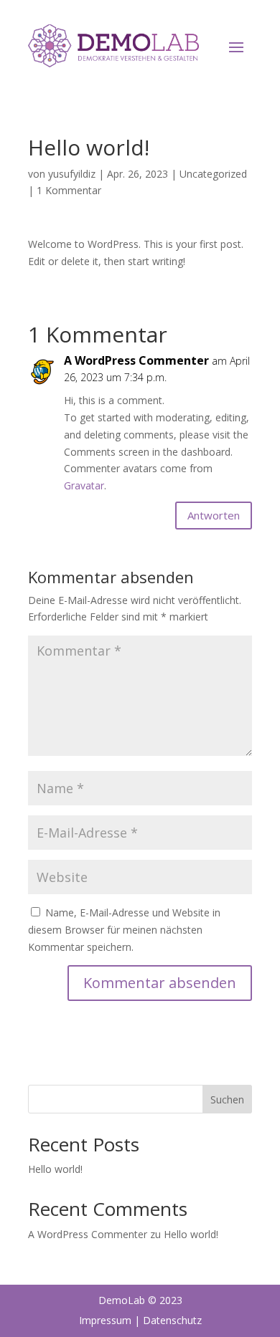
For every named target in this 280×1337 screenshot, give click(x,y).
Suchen (227, 1099)
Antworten (213, 515)
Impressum (105, 1320)
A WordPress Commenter (136, 360)
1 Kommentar (69, 190)
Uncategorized (213, 174)
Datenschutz (172, 1320)
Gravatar (84, 485)
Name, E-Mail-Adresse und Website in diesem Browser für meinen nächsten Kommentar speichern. (124, 930)
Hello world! (55, 1169)
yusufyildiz (71, 174)
